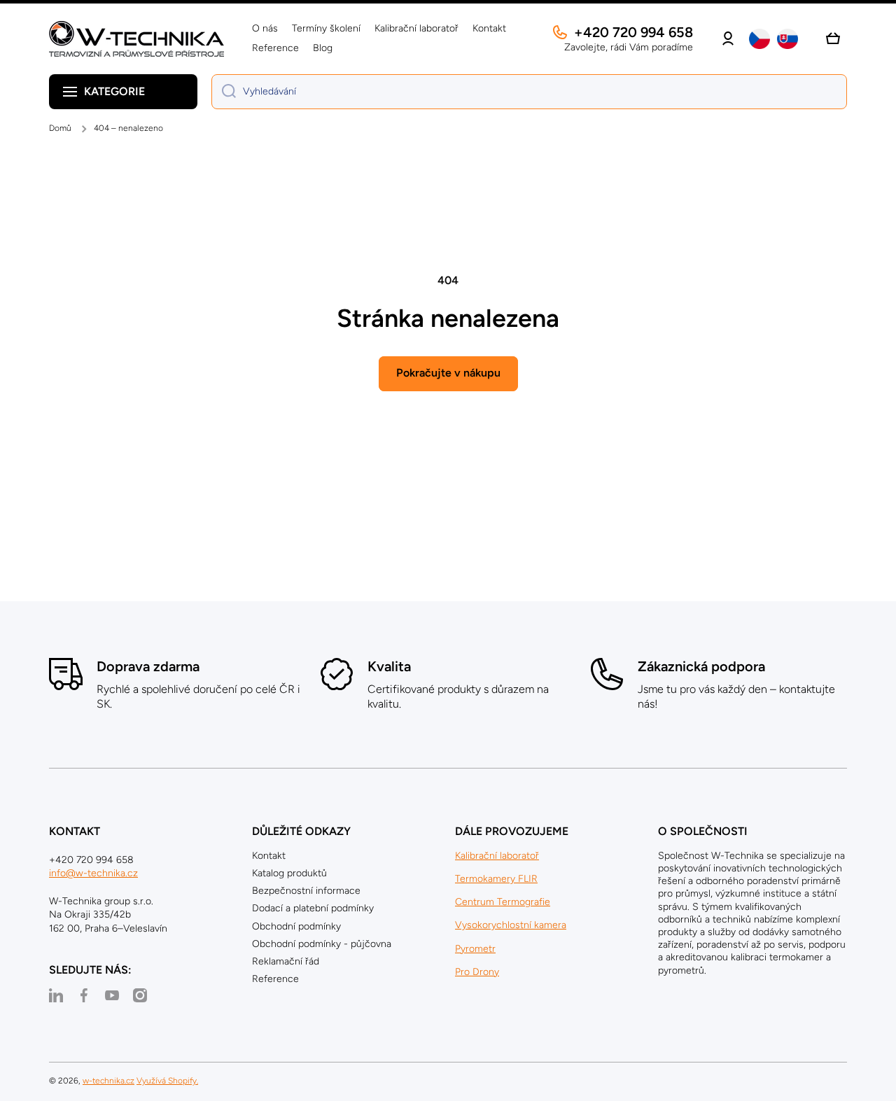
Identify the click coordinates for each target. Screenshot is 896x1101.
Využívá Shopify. (167, 1081)
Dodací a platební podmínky (313, 908)
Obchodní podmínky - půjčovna (321, 944)
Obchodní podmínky (296, 926)
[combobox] (529, 91)
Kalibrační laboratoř (497, 856)
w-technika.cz (108, 1081)
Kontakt (269, 856)
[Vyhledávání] (223, 91)
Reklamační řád (285, 961)
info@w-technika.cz (93, 873)
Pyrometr (475, 949)
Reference (275, 979)
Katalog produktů (289, 873)
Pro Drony (477, 972)
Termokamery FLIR (496, 879)
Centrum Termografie (502, 902)
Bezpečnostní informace (306, 891)
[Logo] (136, 39)
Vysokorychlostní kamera (510, 925)
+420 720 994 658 (633, 32)
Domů (60, 128)
